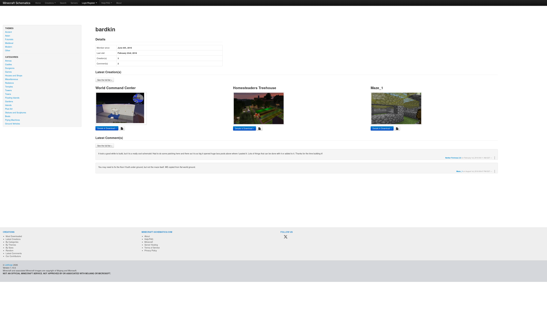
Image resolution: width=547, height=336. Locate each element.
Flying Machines (12, 119)
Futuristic (9, 39)
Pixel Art (9, 108)
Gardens (9, 101)
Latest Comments (14, 253)
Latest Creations (13, 239)
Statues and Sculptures (15, 112)
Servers (74, 2)
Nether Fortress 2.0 (453, 158)
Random (9, 250)
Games (8, 71)
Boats (7, 116)
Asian (7, 35)
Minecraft (148, 241)
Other (7, 50)
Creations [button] (49, 2)
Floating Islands (12, 97)
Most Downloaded (14, 236)
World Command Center (115, 87)
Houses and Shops (13, 75)
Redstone (9, 82)
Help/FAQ (148, 239)
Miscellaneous (11, 79)
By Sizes (9, 247)
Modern (8, 46)
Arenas (8, 60)
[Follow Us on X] (286, 236)
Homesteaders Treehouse (254, 87)
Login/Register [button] (89, 2)
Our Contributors (13, 256)
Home (38, 2)
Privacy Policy (150, 250)
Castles (8, 64)
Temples (9, 86)
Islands (8, 105)
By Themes (11, 244)
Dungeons (9, 68)
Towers (8, 90)
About (119, 2)
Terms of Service (152, 247)
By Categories (12, 241)
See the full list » (104, 79)
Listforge (9, 264)
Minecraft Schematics (16, 3)
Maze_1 (377, 87)
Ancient (8, 31)
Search (63, 2)
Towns (8, 94)
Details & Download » (107, 128)
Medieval (9, 43)
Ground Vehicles (12, 123)
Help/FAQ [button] (106, 2)
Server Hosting (151, 244)
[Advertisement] (273, 16)
